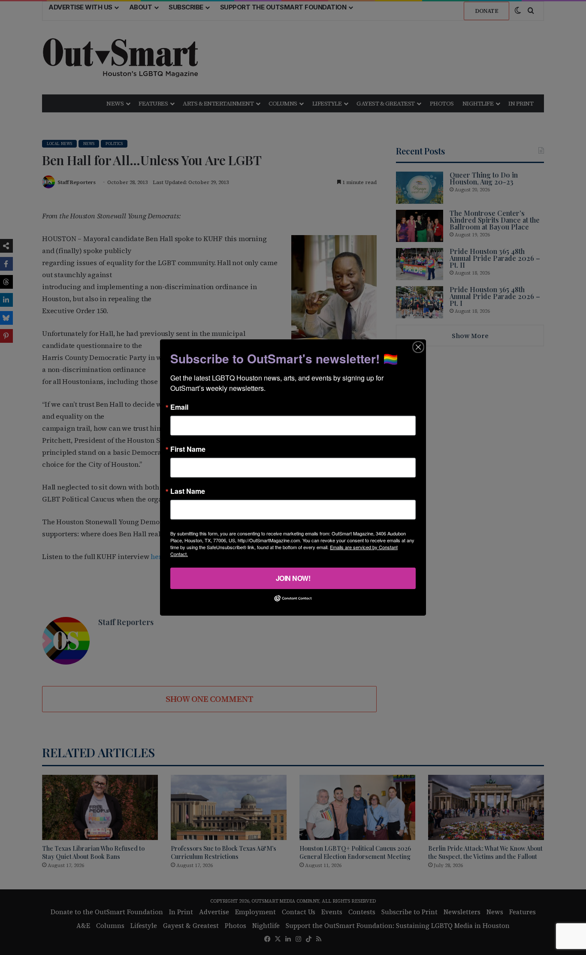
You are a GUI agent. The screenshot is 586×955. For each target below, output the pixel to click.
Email (179, 407)
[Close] (418, 347)
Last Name (187, 491)
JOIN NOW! (293, 578)
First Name (187, 449)
